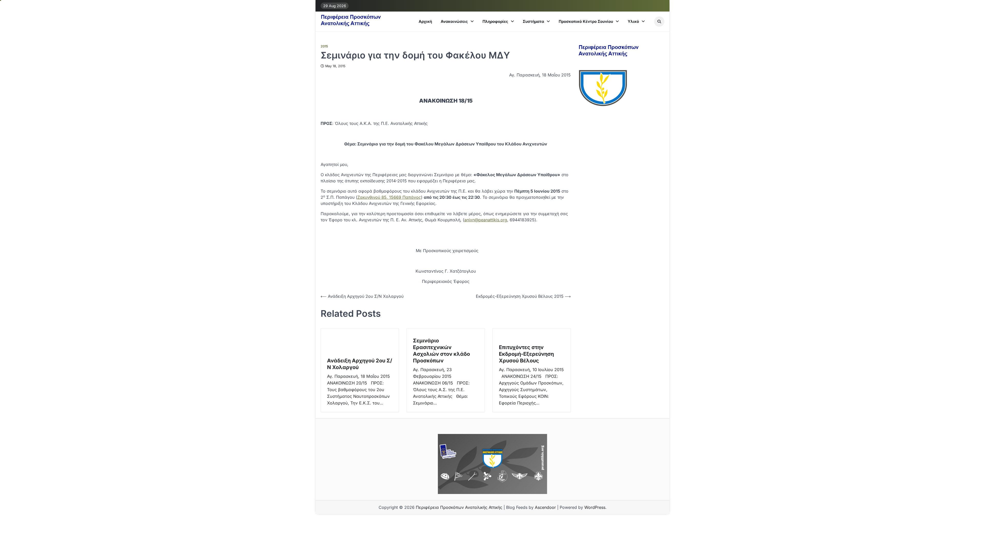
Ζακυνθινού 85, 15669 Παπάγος (389, 197)
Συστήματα (533, 21)
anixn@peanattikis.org (485, 219)
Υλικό (633, 21)
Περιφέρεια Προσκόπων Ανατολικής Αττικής (459, 507)
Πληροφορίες (495, 21)
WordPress (594, 507)
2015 (324, 46)
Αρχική (425, 21)
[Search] (659, 21)
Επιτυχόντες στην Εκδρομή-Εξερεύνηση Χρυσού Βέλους (526, 354)
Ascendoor (545, 507)
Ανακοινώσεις (454, 21)
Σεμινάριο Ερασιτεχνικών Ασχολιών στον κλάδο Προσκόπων (441, 351)
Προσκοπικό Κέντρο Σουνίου (586, 21)
